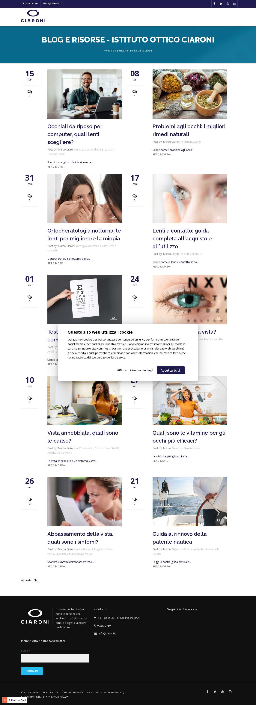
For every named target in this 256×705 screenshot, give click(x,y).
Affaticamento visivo (59, 452)
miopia (83, 246)
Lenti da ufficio (56, 154)
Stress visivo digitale (91, 149)
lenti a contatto (193, 254)
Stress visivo (86, 448)
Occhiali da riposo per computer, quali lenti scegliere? (74, 134)
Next (37, 580)
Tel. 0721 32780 (29, 3)
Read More (55, 166)
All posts (26, 580)
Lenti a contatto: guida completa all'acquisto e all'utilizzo (182, 239)
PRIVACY (64, 697)
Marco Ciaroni (66, 149)
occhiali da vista (97, 246)
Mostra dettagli (141, 370)
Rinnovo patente (194, 549)
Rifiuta (122, 370)
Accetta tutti (171, 370)
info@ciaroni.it (52, 3)
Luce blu (109, 149)
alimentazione (192, 141)
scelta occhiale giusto (92, 549)
